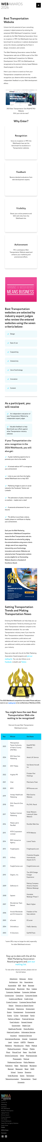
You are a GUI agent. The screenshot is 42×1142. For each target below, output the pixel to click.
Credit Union (28, 999)
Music (8, 1052)
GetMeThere (31, 933)
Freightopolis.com (33, 849)
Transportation (26, 1079)
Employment (30, 1009)
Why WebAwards (5, 1108)
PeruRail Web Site (33, 824)
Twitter (23, 662)
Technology (30, 1076)
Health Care (26, 1026)
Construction (9, 996)
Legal (10, 1042)
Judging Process (5, 1113)
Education (11, 1009)
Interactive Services (25, 1036)
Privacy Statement (5, 1117)
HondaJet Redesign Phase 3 (32, 895)
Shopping (28, 1072)
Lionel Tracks (31, 841)
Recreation (33, 1066)
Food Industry (14, 1022)
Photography (17, 1059)
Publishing (9, 1066)
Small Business (13, 1076)
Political (26, 1059)
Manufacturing (19, 1046)
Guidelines (4, 1107)
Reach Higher (31, 904)
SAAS (32, 1069)
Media (27, 1046)
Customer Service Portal (27, 1002)
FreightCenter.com (33, 866)
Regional (11, 1069)
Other (22, 1056)
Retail (26, 1069)
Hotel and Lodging (13, 1032)
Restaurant (19, 1069)
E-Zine (16, 1016)
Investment (33, 1039)
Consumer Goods (31, 996)
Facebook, (8, 662)
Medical (34, 1046)
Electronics (20, 1009)
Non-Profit (32, 1052)
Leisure (16, 1042)
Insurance (13, 1036)
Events (9, 1016)
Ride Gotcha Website (31, 796)
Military (25, 1049)
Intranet (24, 1039)
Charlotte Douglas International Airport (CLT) (33, 857)
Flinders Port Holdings (31, 774)
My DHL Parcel (32, 804)
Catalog (34, 989)
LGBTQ (23, 1042)
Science (20, 1072)
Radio (16, 1066)
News (25, 1052)
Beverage (31, 986)
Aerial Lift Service (33, 757)
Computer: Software (29, 992)
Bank (24, 986)
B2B (19, 986)
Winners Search (5, 1115)
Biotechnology (10, 989)
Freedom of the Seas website (32, 913)
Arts (21, 982)
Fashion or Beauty (14, 1019)
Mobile (32, 1049)
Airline (30, 979)
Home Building (29, 1029)
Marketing (8, 1046)
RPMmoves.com (32, 788)
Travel (35, 1079)
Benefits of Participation (7, 1111)
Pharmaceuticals (31, 1056)
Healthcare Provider (15, 1029)
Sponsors (3, 1100)
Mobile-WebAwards (6, 1121)
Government (16, 1026)
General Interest (26, 1022)
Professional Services (15, 1062)
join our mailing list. (25, 963)
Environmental (30, 1012)
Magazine (31, 1042)
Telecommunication (12, 1079)
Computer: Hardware (13, 992)
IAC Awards (4, 1119)
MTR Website (31, 833)
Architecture (13, 982)
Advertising (13, 979)
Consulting (19, 996)
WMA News (4, 1130)
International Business (12, 1039)
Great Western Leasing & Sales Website (32, 814)
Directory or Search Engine (24, 1006)
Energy (9, 1012)
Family (32, 1016)
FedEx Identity (32, 927)
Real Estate (24, 1066)
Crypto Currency (11, 1002)
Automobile (12, 986)
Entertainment (18, 1012)
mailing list (12, 703)
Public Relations (29, 1062)
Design (11, 1006)
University (21, 1082)
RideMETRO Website (31, 746)
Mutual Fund (16, 1052)
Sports (22, 1076)
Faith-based (24, 1016)
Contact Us (4, 1102)
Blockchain (21, 989)
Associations (28, 982)
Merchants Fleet (32, 782)
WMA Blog (4, 1104)
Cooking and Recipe (15, 999)
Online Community (11, 1056)
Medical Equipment (14, 1049)
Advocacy (22, 979)
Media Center (4, 1125)
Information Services (28, 1032)
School (13, 1072)
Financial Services (28, 1019)
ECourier (30, 920)
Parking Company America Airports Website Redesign (33, 885)
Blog (28, 989)
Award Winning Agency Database (9, 1123)
